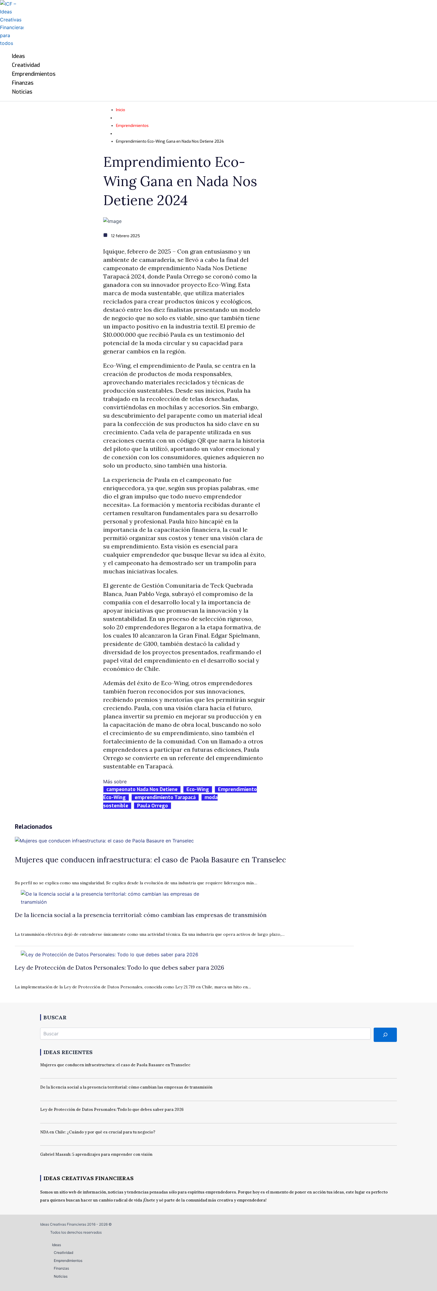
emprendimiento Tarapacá (165, 797)
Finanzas (61, 1268)
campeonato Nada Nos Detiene (141, 789)
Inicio (120, 109)
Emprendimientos (132, 125)
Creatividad (63, 1252)
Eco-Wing (197, 789)
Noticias (60, 1276)
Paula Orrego (152, 806)
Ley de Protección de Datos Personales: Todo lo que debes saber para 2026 (119, 967)
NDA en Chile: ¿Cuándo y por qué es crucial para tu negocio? (97, 1132)
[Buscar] (385, 1035)
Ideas (56, 1245)
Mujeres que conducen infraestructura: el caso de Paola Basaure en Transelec (150, 859)
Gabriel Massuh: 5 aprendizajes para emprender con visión (96, 1154)
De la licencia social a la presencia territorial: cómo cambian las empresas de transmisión (141, 915)
